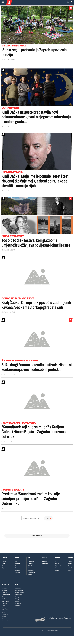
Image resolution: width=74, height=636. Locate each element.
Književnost (58, 566)
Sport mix (17, 572)
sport (17, 557)
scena (70, 557)
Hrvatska (4, 561)
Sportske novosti (6, 594)
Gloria (3, 605)
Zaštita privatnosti (19, 592)
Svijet (3, 563)
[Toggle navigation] (2, 2)
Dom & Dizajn (5, 601)
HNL (16, 561)
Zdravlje (30, 566)
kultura (57, 557)
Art (55, 561)
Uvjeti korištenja (19, 590)
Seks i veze (31, 568)
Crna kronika (5, 566)
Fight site (17, 570)
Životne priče (31, 572)
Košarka (17, 566)
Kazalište (57, 570)
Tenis (16, 568)
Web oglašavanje (19, 597)
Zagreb (3, 568)
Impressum (18, 588)
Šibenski (4, 616)
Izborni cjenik (18, 594)
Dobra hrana (5, 603)
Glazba (56, 568)
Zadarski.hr (5, 614)
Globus (3, 597)
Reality (69, 570)
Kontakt (17, 601)
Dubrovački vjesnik (6, 610)
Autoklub (4, 599)
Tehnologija (31, 561)
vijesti (4, 557)
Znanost (30, 563)
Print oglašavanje (19, 599)
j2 (29, 557)
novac (44, 557)
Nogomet (17, 563)
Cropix (3, 619)
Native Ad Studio (6, 621)
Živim (3, 612)
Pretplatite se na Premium (60, 618)
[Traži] (71, 2)
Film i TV (57, 563)
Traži (47, 518)
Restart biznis (45, 561)
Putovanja (30, 570)
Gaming (30, 574)
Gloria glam (5, 608)
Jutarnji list (4, 588)
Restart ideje (45, 563)
